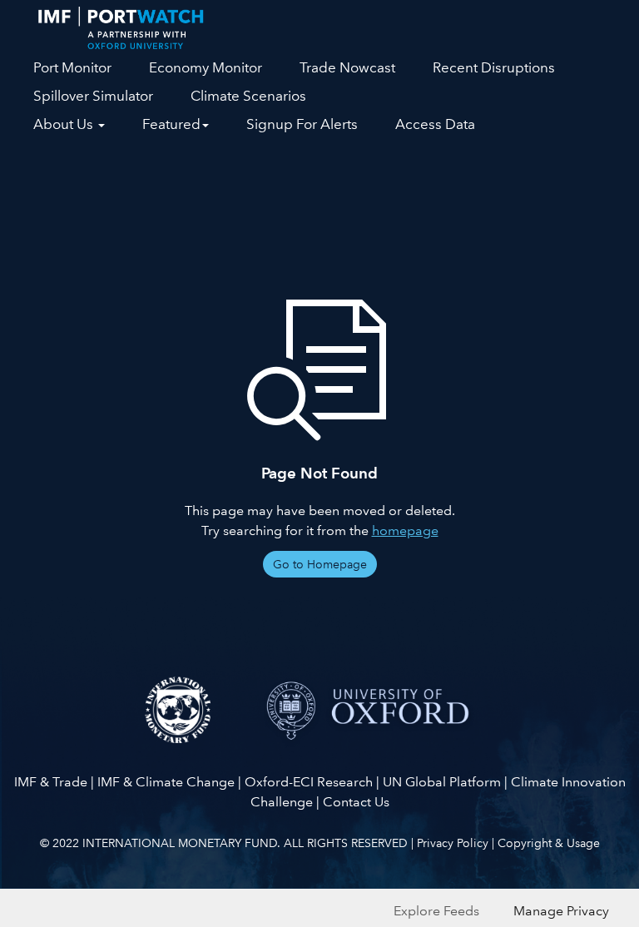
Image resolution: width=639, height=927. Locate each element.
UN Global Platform (442, 782)
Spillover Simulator (93, 96)
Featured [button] (171, 124)
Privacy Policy (452, 842)
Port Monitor (72, 68)
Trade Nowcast (347, 68)
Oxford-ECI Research (309, 782)
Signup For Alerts (302, 124)
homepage (405, 530)
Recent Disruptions (494, 68)
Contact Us (356, 802)
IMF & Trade (50, 782)
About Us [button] (65, 124)
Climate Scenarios (248, 96)
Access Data (435, 124)
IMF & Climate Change (166, 782)
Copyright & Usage (549, 842)
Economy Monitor (205, 68)
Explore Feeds (436, 911)
